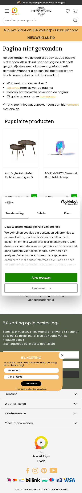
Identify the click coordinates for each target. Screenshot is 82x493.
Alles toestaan (41, 277)
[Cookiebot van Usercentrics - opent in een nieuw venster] (61, 202)
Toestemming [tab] (15, 213)
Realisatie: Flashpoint (55, 489)
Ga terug (13, 87)
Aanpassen (38, 288)
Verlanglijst (68, 11)
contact (73, 104)
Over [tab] (67, 213)
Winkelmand (75, 11)
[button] (6, 162)
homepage (47, 96)
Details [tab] (41, 213)
